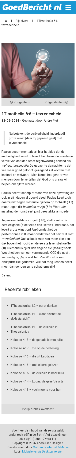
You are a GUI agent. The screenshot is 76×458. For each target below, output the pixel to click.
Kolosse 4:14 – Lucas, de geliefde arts (37, 381)
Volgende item (55, 102)
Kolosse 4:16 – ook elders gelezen (34, 365)
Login (18, 451)
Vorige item (21, 102)
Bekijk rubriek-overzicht (38, 409)
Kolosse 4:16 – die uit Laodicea (32, 356)
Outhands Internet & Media (51, 447)
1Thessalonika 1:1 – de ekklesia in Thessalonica (34, 329)
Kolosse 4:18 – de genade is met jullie (37, 340)
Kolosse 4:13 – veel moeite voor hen (36, 390)
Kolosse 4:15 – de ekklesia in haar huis (37, 373)
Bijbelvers (22, 21)
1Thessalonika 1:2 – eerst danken (34, 306)
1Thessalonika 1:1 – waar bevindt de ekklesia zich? (36, 316)
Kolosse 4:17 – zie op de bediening (35, 348)
